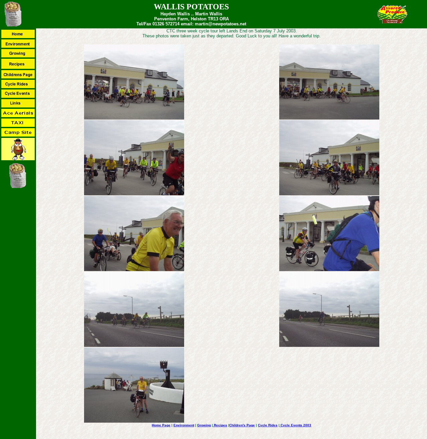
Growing (204, 425)
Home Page (161, 425)
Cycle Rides (268, 425)
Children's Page (242, 425)
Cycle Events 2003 (295, 425)
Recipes (220, 425)
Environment (183, 425)
